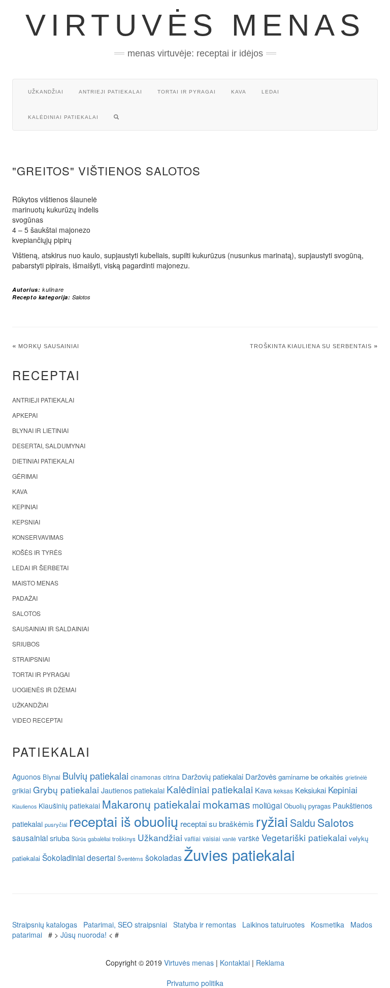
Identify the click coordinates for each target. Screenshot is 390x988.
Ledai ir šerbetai (40, 567)
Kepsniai (26, 521)
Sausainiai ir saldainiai (50, 628)
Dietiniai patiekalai (43, 460)
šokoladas (163, 857)
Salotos (81, 297)
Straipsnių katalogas (44, 924)
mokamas (226, 804)
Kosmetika (327, 924)
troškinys (124, 839)
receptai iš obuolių (123, 821)
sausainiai (30, 837)
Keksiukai (310, 790)
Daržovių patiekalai (212, 776)
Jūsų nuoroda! (83, 935)
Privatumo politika (195, 983)
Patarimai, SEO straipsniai (125, 924)
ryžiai (272, 821)
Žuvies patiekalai (239, 854)
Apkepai (25, 415)
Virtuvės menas (195, 25)
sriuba (60, 838)
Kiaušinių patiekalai (69, 805)
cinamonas (146, 777)
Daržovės (260, 776)
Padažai (25, 598)
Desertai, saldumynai (48, 445)
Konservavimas (37, 537)
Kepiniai (25, 506)
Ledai (270, 92)
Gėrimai (25, 476)
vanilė (229, 839)
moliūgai (267, 805)
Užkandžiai (45, 92)
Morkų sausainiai (48, 346)
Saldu (302, 822)
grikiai (21, 790)
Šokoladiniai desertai (78, 857)
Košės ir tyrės (37, 552)
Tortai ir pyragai (186, 92)
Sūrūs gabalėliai (91, 839)
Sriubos (26, 643)
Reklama (270, 963)
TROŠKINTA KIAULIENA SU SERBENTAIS (311, 346)
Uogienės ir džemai (44, 689)
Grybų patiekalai (66, 789)
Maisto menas (35, 582)
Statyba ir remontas (204, 924)
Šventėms (130, 858)
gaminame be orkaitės (310, 777)
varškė (248, 838)
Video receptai (37, 720)
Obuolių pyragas (307, 806)
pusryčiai (56, 824)
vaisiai (211, 838)
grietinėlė (356, 777)
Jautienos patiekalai (133, 790)
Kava (238, 92)
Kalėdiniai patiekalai (63, 117)
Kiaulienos (24, 806)
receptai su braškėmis (217, 823)
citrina (171, 777)
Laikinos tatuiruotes (273, 924)
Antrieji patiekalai (110, 92)
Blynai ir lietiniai (40, 430)
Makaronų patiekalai (151, 804)
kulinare (53, 289)
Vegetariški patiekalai (304, 837)
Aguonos (26, 776)
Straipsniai (31, 659)
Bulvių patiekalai (95, 775)
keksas (283, 790)
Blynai (51, 777)
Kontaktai (235, 963)
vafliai (192, 838)
